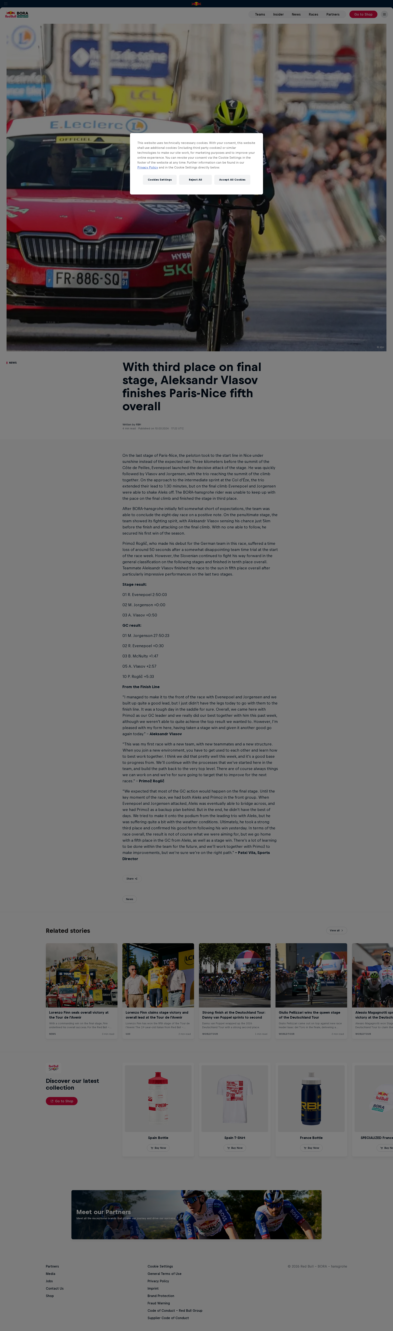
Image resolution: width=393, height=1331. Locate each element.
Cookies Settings (160, 179)
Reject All (195, 179)
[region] (196, 164)
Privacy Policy (147, 167)
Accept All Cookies (232, 179)
